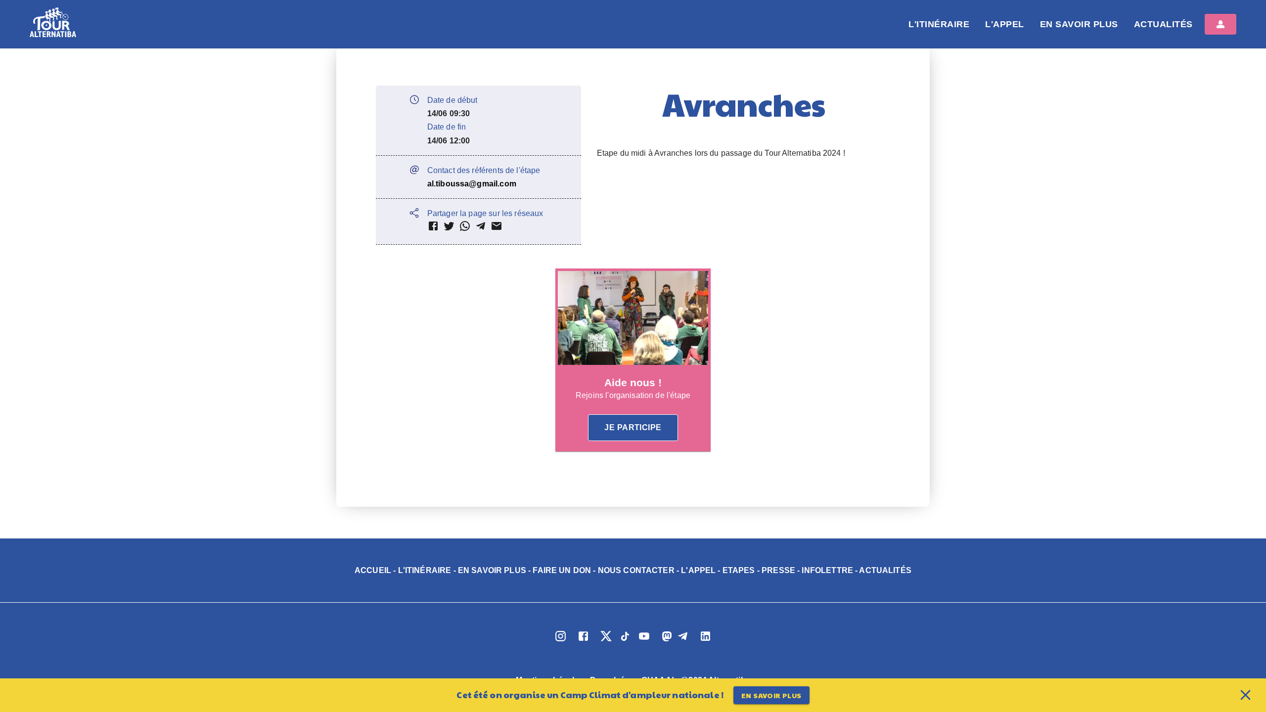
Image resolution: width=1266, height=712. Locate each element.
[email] (496, 228)
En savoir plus (1079, 24)
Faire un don (562, 570)
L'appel (1004, 24)
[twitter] (449, 228)
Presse (778, 570)
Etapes (739, 570)
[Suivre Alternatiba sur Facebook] (583, 641)
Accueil (373, 570)
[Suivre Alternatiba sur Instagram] (560, 641)
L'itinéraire (938, 24)
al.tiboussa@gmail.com (471, 183)
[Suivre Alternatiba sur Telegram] (683, 641)
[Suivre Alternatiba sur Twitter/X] (605, 641)
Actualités (1163, 24)
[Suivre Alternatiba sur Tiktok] (625, 641)
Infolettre (827, 570)
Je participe (633, 427)
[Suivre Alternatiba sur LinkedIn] (705, 641)
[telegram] (481, 228)
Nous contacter (636, 570)
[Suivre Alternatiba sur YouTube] (644, 641)
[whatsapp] (465, 228)
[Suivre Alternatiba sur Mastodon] (664, 641)
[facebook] (433, 228)
